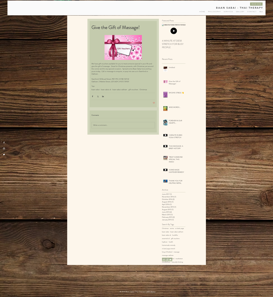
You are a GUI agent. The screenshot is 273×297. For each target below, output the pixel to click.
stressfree (173, 272)
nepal (176, 265)
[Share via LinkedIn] (103, 96)
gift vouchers (133, 90)
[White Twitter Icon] (4, 154)
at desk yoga (179, 228)
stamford (173, 269)
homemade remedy (168, 245)
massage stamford (168, 259)
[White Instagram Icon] (4, 148)
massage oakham (168, 255)
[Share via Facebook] (92, 96)
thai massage (166, 275)
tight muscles (176, 275)
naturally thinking (177, 262)
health (171, 242)
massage (176, 252)
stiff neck (180, 269)
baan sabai (95, 90)
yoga (183, 275)
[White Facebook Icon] (4, 142)
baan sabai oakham (120, 90)
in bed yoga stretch (168, 249)
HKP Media (151, 292)
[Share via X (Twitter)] (98, 96)
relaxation (165, 269)
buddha (175, 235)
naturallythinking (167, 265)
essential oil (166, 238)
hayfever (165, 242)
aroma (172, 228)
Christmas (143, 90)
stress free (165, 272)
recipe (181, 265)
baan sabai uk (106, 90)
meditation (179, 259)
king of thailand (167, 252)
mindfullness (166, 262)
